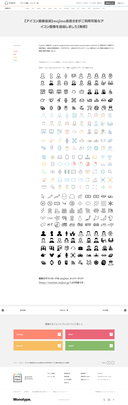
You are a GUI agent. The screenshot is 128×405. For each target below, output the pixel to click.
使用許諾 (100, 373)
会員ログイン (121, 3)
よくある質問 (92, 3)
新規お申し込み (110, 3)
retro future (96, 8)
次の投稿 (105, 310)
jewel (73, 8)
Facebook (108, 362)
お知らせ (99, 3)
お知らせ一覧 (64, 310)
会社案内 (26, 392)
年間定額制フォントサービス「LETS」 (104, 392)
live (60, 8)
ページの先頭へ (124, 401)
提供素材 (83, 373)
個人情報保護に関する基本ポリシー (40, 392)
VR (78, 8)
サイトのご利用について (104, 379)
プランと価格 (24, 3)
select (83, 8)
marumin (66, 8)
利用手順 (85, 3)
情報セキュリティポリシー (59, 392)
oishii (44, 8)
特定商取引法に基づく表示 (104, 376)
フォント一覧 (34, 3)
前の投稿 (23, 310)
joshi (55, 8)
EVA (89, 8)
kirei (33, 8)
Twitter (113, 362)
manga (27, 8)
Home (15, 363)
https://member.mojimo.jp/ (55, 282)
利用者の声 (79, 3)
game (50, 8)
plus (103, 8)
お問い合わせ (16, 392)
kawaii (38, 8)
